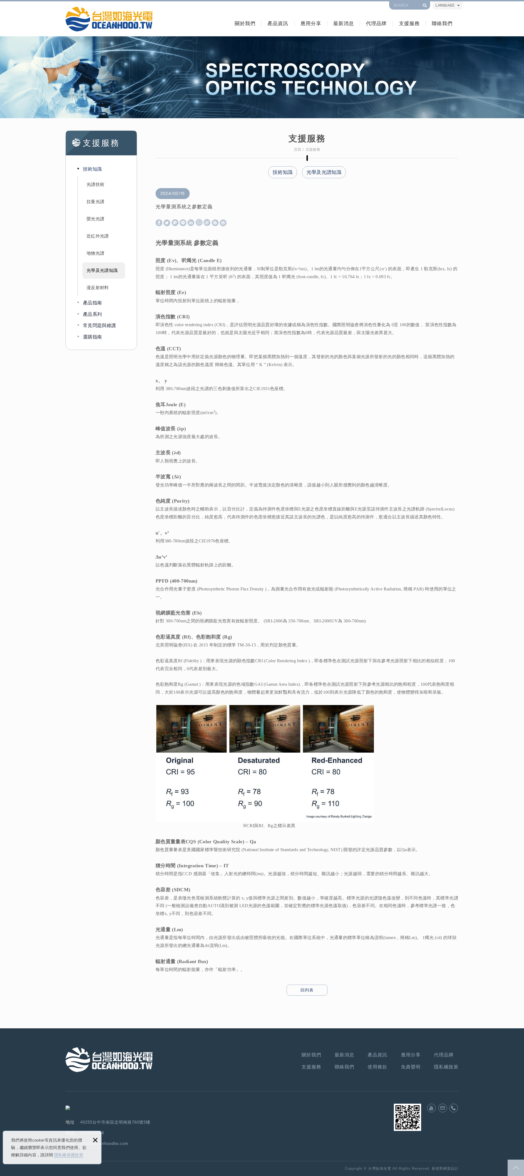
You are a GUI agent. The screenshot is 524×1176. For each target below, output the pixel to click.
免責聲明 (411, 1067)
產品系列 (92, 314)
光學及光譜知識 (102, 270)
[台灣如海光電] (109, 19)
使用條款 (377, 1067)
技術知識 (92, 169)
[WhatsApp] (199, 223)
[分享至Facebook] (159, 223)
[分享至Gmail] (223, 223)
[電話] (453, 1108)
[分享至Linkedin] (190, 223)
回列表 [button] (307, 990)
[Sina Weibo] (207, 223)
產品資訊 (277, 23)
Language (445, 5)
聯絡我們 (442, 23)
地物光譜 (95, 253)
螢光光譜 (95, 218)
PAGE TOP (516, 1168)
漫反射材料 (98, 287)
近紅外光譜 (98, 236)
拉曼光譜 (95, 201)
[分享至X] (166, 223)
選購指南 (92, 337)
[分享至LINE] (183, 223)
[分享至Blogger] (215, 223)
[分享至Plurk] (175, 223)
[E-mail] (442, 1108)
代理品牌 (376, 23)
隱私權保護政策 (68, 1155)
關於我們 (245, 23)
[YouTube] (431, 1108)
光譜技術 (95, 184)
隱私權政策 (446, 1067)
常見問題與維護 (99, 325)
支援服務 (409, 23)
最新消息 (343, 23)
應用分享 (310, 23)
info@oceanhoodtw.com (104, 1143)
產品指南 (92, 302)
